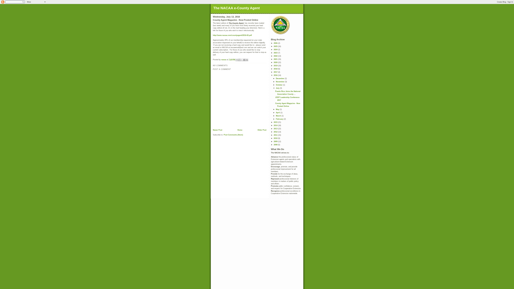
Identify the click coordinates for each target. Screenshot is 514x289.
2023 (276, 53)
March (278, 116)
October (279, 85)
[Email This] (236, 60)
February (280, 119)
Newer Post (217, 130)
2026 (276, 43)
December (280, 78)
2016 (276, 75)
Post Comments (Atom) (233, 135)
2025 (276, 46)
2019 (276, 66)
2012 (276, 132)
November (280, 82)
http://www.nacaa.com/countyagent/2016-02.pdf (232, 35)
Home (239, 130)
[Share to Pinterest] (247, 60)
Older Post (262, 130)
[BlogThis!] (239, 60)
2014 (276, 125)
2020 (276, 62)
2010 (276, 138)
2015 (276, 122)
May (278, 109)
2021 (276, 59)
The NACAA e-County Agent (236, 8)
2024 (276, 50)
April (278, 113)
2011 (276, 135)
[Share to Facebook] (244, 60)
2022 (276, 56)
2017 (276, 72)
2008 (276, 145)
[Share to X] (242, 60)
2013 (276, 129)
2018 (276, 69)
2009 (276, 141)
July (278, 88)
